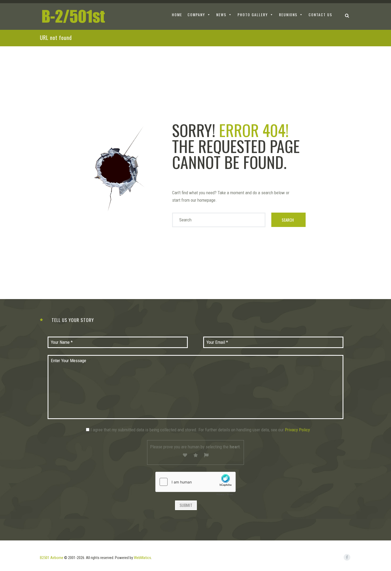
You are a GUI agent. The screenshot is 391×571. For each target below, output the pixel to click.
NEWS (221, 14)
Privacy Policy (297, 429)
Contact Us (320, 14)
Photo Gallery (253, 14)
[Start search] (288, 220)
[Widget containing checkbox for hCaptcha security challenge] (195, 485)
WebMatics (142, 557)
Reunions (288, 14)
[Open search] (347, 15)
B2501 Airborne (51, 557)
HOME (177, 14)
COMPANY (196, 14)
